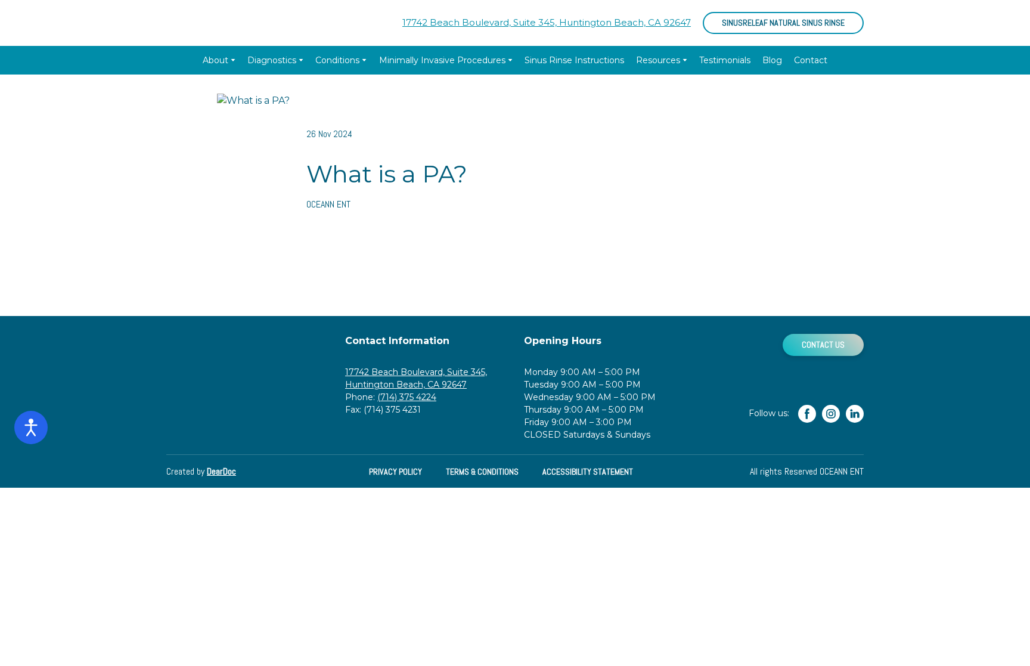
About (215, 60)
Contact (810, 60)
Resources (658, 60)
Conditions (337, 60)
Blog (772, 60)
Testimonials (724, 60)
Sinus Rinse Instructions (574, 60)
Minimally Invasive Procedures (442, 60)
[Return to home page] (220, 23)
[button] (783, 23)
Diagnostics (271, 60)
